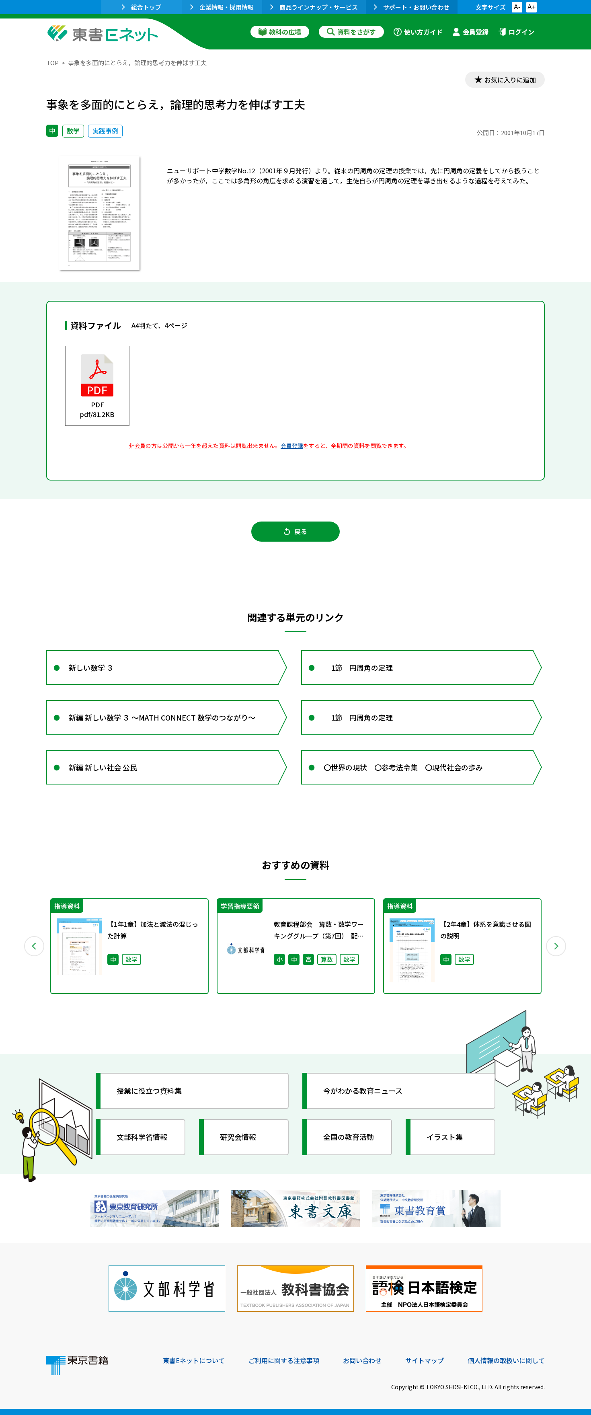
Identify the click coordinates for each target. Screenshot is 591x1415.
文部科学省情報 (142, 1137)
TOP (52, 62)
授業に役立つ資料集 (149, 1090)
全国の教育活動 (348, 1137)
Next (556, 946)
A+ (531, 7)
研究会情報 (238, 1137)
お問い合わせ (362, 1360)
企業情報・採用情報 (226, 7)
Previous (34, 946)
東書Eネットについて (194, 1360)
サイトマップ (424, 1360)
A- (517, 7)
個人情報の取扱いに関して (506, 1360)
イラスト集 (445, 1137)
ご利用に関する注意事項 (283, 1360)
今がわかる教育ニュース (362, 1090)
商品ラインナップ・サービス (318, 7)
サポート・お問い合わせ (416, 7)
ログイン (521, 32)
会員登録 (475, 32)
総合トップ (146, 7)
